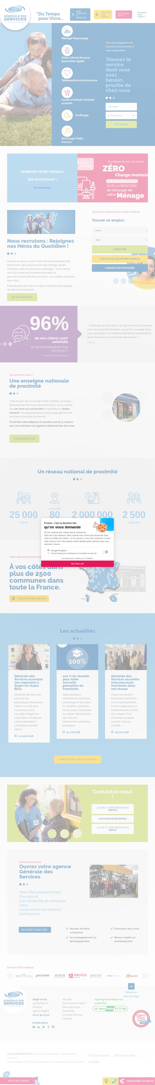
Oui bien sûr (77, 563)
